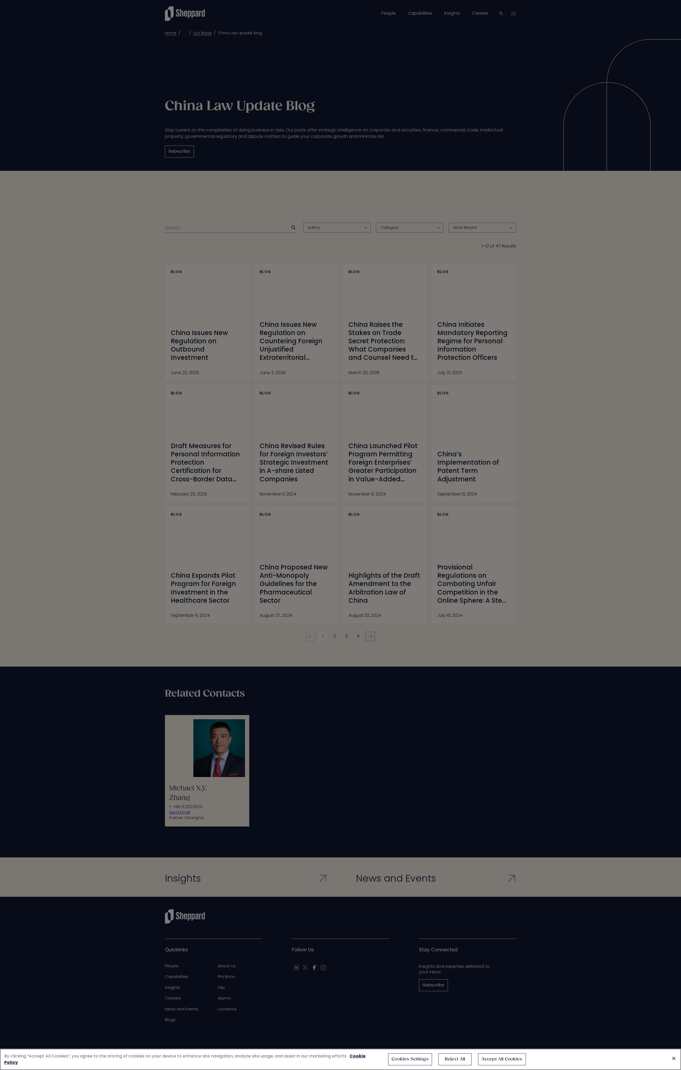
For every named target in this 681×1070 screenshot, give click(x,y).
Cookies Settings (410, 1059)
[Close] (674, 1058)
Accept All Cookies (501, 1059)
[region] (340, 1059)
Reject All (455, 1059)
